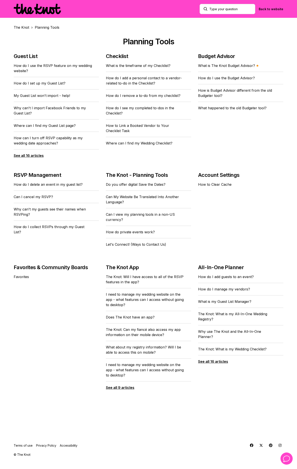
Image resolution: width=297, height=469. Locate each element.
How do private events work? (130, 232)
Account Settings (218, 175)
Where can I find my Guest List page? (45, 125)
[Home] (37, 9)
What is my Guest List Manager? (224, 301)
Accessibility (68, 445)
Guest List (25, 56)
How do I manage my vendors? (224, 289)
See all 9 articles (120, 387)
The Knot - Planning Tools (137, 175)
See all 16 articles (29, 155)
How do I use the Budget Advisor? (226, 78)
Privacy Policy (46, 445)
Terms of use (23, 445)
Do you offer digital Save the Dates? (135, 184)
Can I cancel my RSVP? (33, 197)
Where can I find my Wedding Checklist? (139, 143)
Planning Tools (47, 27)
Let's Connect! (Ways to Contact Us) (136, 244)
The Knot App (122, 267)
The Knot (21, 27)
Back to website (271, 9)
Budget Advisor (216, 56)
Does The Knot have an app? (130, 317)
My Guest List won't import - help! (42, 95)
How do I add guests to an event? (226, 277)
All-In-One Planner (221, 267)
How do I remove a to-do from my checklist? (143, 95)
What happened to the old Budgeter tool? (232, 108)
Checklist (117, 56)
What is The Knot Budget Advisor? (227, 65)
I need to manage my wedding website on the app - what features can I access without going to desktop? (145, 299)
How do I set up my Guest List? (39, 83)
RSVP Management (37, 175)
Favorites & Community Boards (51, 267)
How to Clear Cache (215, 184)
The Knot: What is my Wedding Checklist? (232, 349)
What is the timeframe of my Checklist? (138, 65)
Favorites (21, 277)
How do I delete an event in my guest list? (48, 184)
